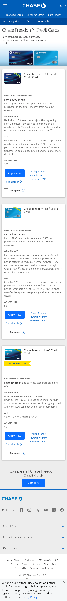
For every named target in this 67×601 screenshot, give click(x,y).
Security (36, 564)
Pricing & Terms (38, 171)
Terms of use (50, 564)
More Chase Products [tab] (35, 537)
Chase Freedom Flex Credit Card (41, 210)
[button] (63, 581)
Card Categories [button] (18, 21)
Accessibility (20, 567)
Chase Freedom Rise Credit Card (41, 352)
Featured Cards (15, 14)
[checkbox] (12, 190)
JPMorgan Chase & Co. (49, 560)
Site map (34, 567)
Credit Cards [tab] (35, 526)
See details (14, 182)
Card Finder (55, 14)
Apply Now (16, 173)
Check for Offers (36, 14)
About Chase (13, 560)
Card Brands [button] (51, 21)
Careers (14, 564)
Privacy (25, 564)
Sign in (62, 5)
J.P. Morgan (29, 560)
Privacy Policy (29, 597)
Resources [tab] (35, 548)
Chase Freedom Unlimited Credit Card (42, 76)
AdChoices (47, 567)
